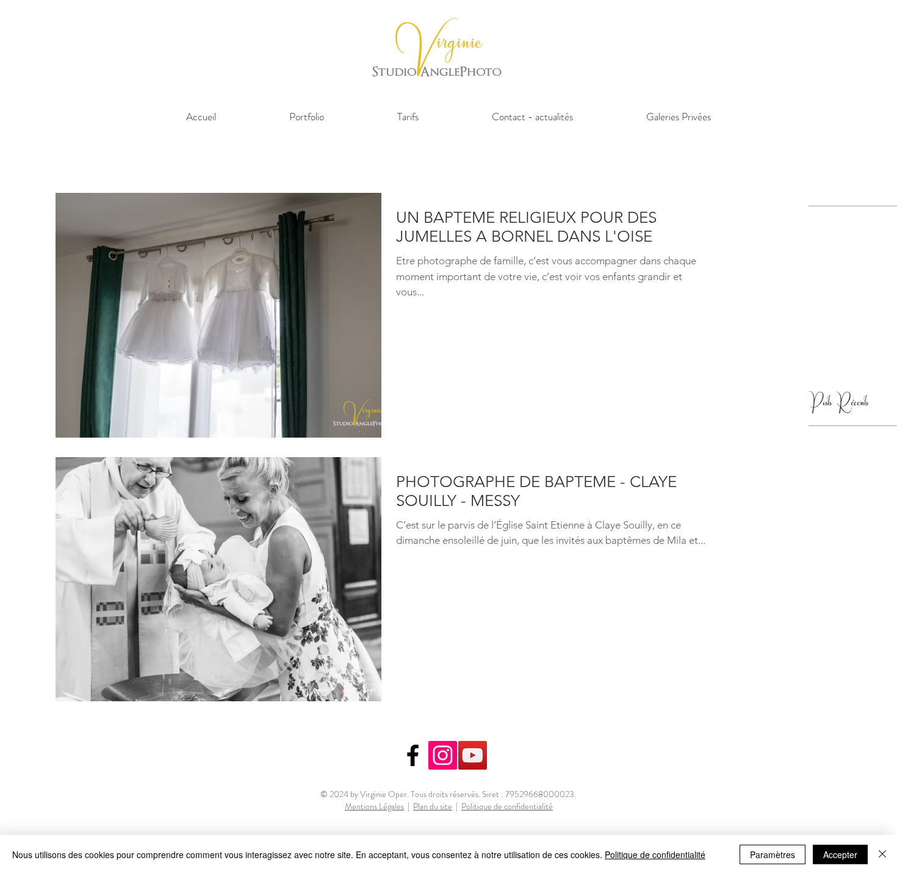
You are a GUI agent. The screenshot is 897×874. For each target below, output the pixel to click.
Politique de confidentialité (507, 806)
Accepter (840, 854)
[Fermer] (882, 854)
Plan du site (432, 806)
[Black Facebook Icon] (412, 755)
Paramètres (772, 854)
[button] (307, 117)
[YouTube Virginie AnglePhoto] (472, 755)
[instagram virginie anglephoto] (442, 755)
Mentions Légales (374, 806)
